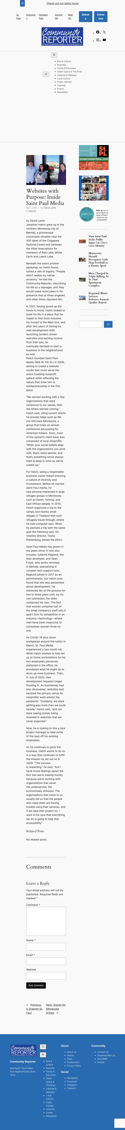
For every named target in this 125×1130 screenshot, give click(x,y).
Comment (33, 904)
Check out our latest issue (63, 3)
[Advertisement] (62, 118)
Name (31, 940)
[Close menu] (54, 55)
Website (31, 969)
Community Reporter (23, 1061)
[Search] (108, 324)
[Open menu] (46, 74)
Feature (32, 211)
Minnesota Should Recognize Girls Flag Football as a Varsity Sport (98, 259)
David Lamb (50, 207)
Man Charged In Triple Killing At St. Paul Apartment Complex (99, 279)
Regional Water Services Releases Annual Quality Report (99, 298)
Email (30, 955)
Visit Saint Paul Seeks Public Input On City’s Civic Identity (98, 241)
